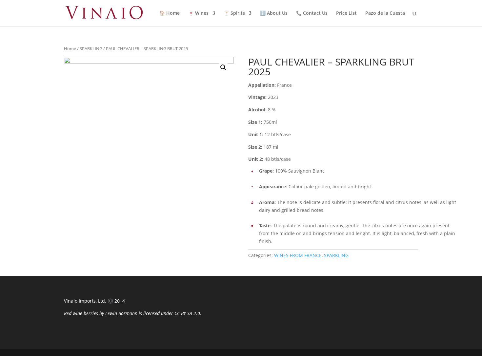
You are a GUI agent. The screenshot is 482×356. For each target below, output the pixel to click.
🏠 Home (169, 13)
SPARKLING (91, 48)
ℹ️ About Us (274, 13)
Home (70, 48)
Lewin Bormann (121, 313)
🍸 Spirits (234, 13)
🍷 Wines (198, 13)
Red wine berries (81, 313)
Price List (346, 13)
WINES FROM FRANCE (298, 255)
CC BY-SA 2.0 (187, 313)
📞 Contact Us (312, 13)
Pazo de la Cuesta (385, 13)
